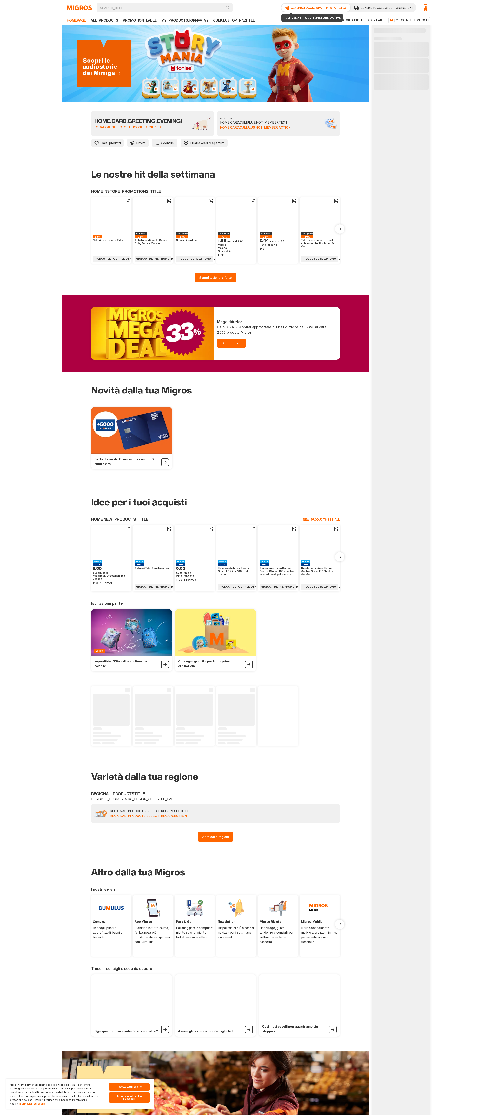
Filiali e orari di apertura (207, 143)
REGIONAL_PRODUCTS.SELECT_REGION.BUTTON (148, 816)
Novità (141, 143)
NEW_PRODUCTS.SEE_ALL (321, 519)
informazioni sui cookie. (32, 1103)
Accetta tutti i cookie (129, 1087)
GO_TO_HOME (79, 8)
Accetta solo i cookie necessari (129, 1097)
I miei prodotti (111, 143)
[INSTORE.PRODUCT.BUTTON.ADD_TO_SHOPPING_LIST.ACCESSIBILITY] (127, 201)
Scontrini (167, 143)
